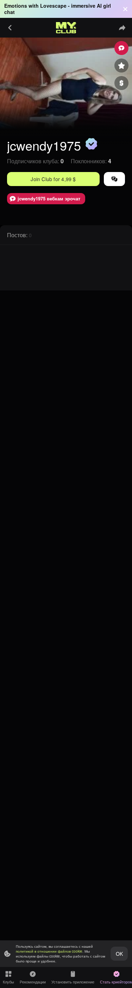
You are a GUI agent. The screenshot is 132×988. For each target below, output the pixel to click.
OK (119, 953)
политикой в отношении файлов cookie (49, 951)
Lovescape (53, 5)
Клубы (8, 981)
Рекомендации (33, 981)
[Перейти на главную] (66, 27)
